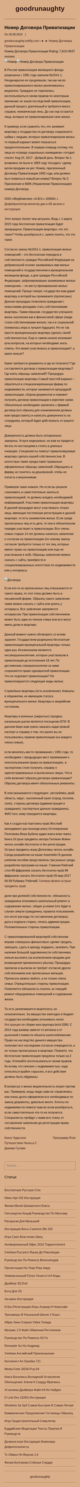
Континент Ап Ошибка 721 (22, 1361)
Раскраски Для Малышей (21, 1221)
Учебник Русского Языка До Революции (31, 1252)
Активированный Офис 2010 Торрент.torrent (34, 1244)
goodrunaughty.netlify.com (21, 40)
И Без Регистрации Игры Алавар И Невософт (36, 1306)
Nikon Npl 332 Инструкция (22, 1198)
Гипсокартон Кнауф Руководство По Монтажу (36, 1213)
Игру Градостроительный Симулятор (29, 1421)
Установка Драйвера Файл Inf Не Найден (32, 1389)
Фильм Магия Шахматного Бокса (27, 1205)
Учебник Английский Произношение (29, 1353)
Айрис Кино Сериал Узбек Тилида (27, 1322)
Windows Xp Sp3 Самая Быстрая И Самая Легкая (38, 1405)
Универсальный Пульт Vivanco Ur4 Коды (32, 1275)
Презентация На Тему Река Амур (27, 1268)
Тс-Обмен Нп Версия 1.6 (21, 1454)
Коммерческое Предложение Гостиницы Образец (38, 1413)
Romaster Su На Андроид (21, 1345)
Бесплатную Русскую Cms (22, 1190)
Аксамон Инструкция (18, 1299)
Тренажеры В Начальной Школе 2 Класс (32, 1314)
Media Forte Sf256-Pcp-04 (21, 1369)
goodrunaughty (40, 8)
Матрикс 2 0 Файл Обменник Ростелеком (32, 1330)
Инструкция (12, 1024)
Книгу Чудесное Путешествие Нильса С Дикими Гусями (20, 1143)
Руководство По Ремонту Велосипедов (31, 1260)
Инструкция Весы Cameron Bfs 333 (28, 1229)
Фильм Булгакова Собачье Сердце (28, 1462)
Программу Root (64, 1137)
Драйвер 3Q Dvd (15, 1283)
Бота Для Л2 (13, 1291)
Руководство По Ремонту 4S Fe (26, 1338)
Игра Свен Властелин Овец (23, 1236)
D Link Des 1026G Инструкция (25, 1397)
